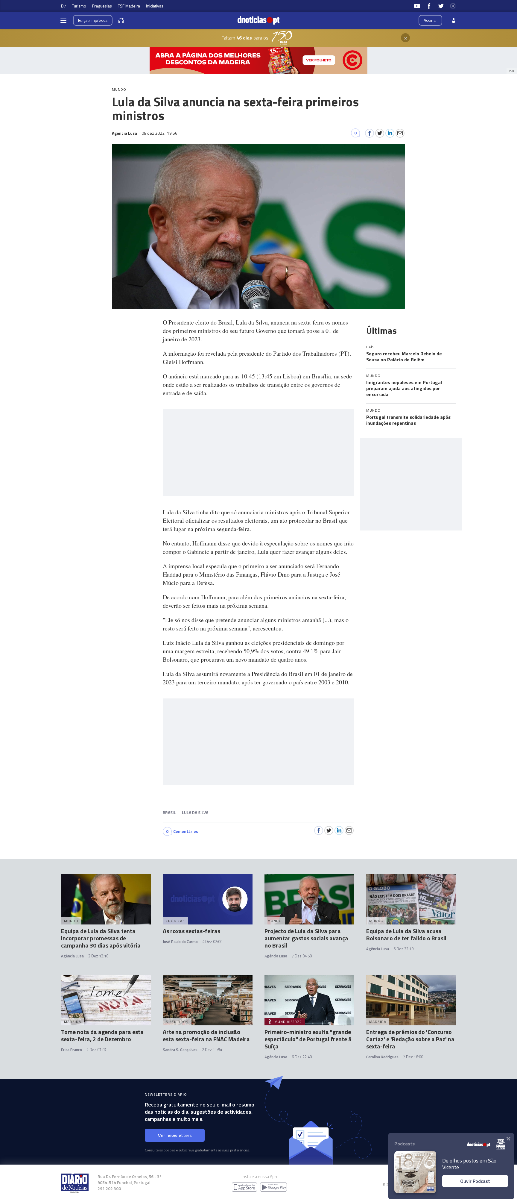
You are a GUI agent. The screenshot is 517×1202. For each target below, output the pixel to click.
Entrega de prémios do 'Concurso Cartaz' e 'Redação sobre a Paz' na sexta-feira (410, 1039)
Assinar (430, 20)
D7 (63, 6)
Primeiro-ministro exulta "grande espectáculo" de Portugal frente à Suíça (308, 1039)
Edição (92, 20)
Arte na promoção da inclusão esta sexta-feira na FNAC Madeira (206, 1035)
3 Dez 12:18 (98, 956)
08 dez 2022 (159, 133)
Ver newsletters (175, 1135)
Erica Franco (71, 1050)
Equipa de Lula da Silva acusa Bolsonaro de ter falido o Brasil (406, 934)
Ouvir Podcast (475, 1181)
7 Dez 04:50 (302, 956)
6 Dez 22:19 (403, 949)
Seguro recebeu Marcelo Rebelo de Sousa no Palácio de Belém (404, 356)
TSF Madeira (129, 6)
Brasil (169, 812)
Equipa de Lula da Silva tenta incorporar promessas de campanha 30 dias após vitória (101, 938)
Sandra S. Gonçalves (180, 1050)
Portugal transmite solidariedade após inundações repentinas (408, 420)
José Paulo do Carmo (180, 942)
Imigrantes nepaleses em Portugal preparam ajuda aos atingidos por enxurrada (404, 388)
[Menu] (63, 20)
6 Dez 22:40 (302, 1057)
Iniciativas (154, 6)
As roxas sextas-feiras (191, 931)
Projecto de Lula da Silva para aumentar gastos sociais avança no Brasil (306, 938)
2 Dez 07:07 (96, 1050)
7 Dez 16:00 (413, 1057)
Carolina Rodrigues (382, 1057)
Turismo (79, 6)
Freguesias (102, 6)
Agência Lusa (72, 956)
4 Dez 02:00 (212, 942)
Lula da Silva (195, 812)
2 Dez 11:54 (212, 1050)
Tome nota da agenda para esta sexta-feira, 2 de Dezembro (102, 1035)
